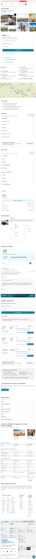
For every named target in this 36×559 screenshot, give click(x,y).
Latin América (4, 503)
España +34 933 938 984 (30, 531)
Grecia (8, 510)
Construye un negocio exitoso (13, 537)
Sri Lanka (8, 501)
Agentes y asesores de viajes (21, 536)
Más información (31, 210)
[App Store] (28, 547)
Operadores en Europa (18, 486)
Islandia (13, 497)
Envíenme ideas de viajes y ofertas (9, 548)
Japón (8, 498)
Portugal (13, 503)
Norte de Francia (29, 486)
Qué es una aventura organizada (13, 530)
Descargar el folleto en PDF (10, 59)
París (2, 486)
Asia (3, 498)
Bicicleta (29, 500)
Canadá (13, 509)
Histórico (3, 489)
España (13, 506)
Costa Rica (13, 510)
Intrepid (21, 503)
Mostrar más (3, 275)
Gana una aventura (4, 536)
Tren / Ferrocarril (30, 512)
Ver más (28, 474)
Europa (3, 502)
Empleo (4, 531)
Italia (12, 500)
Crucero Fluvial (30, 505)
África (3, 497)
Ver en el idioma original (14, 116)
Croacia (8, 505)
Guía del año (20, 529)
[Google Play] (28, 549)
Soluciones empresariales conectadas (13, 532)
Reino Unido (9, 509)
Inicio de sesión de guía (21, 531)
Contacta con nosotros (29, 529)
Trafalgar (21, 506)
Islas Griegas (9, 512)
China (3, 513)
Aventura (29, 499)
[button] (18, 37)
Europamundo (22, 507)
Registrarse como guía (21, 530)
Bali (2, 511)
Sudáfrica (3, 510)
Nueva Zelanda (9, 500)
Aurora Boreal (30, 504)
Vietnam (8, 504)
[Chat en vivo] (33, 556)
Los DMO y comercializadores (20, 539)
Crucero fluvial (6, 486)
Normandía (24, 486)
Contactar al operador (9, 62)
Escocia (13, 505)
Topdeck (21, 504)
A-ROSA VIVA (12, 218)
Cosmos (21, 500)
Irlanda (13, 498)
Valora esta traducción (31, 116)
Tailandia (8, 502)
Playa (29, 513)
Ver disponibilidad (18, 50)
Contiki (21, 499)
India (7, 497)
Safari (29, 507)
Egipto (3, 507)
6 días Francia (12, 486)
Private (29, 516)
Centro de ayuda (28, 530)
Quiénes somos (3, 529)
